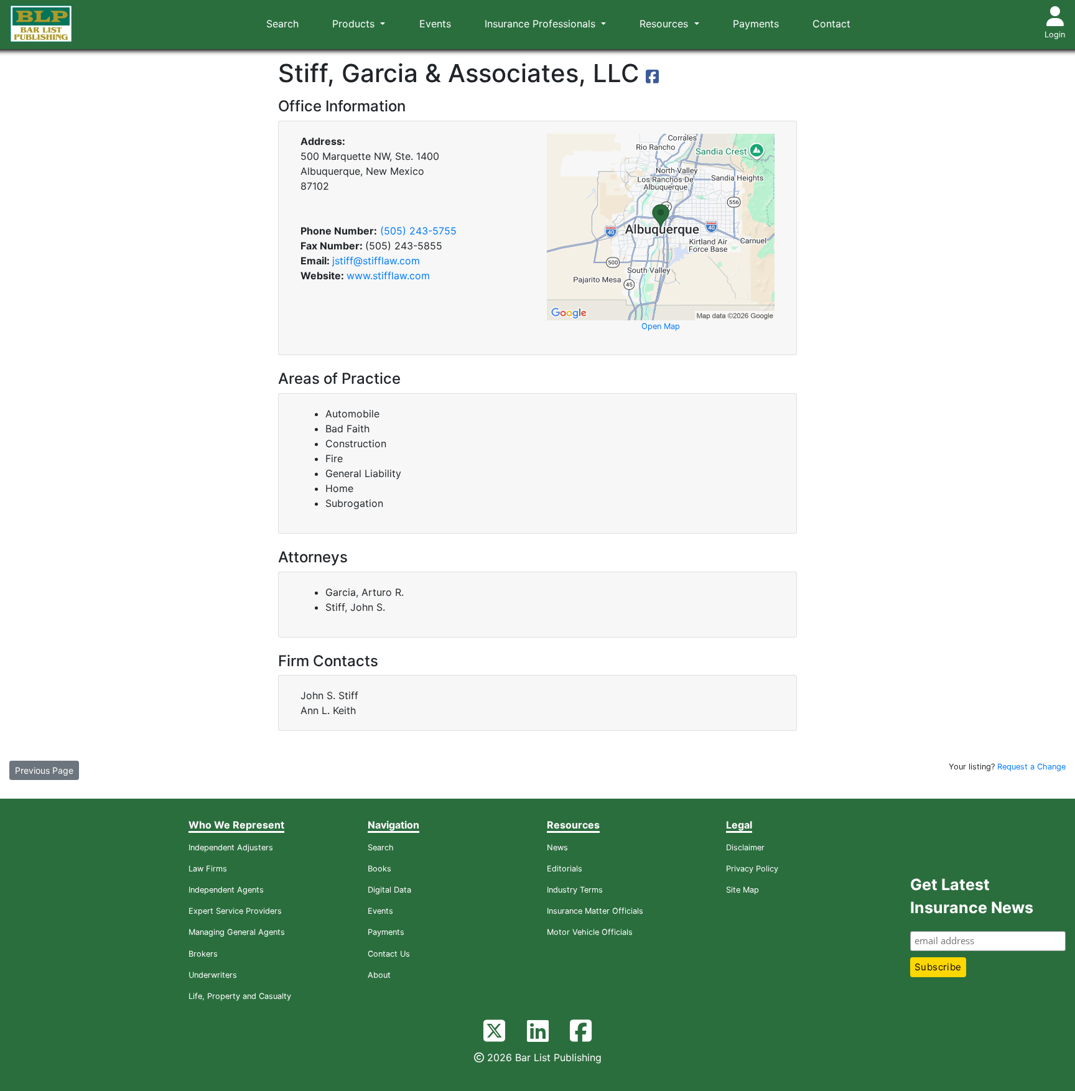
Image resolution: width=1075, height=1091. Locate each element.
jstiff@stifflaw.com (376, 260)
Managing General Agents (236, 932)
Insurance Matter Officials (595, 911)
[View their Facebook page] (652, 78)
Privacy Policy (752, 868)
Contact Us (389, 954)
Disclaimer (745, 847)
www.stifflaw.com (388, 275)
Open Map (660, 326)
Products (355, 23)
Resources (665, 23)
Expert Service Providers (235, 911)
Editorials (564, 868)
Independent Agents (226, 889)
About (379, 975)
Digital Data (389, 889)
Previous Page (44, 770)
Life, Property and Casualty (239, 996)
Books (379, 868)
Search (282, 23)
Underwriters (212, 975)
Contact (831, 23)
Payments (756, 23)
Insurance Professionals (541, 23)
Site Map (742, 889)
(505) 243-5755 (418, 231)
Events (435, 23)
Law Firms (207, 868)
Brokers (203, 954)
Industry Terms (575, 889)
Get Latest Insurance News (971, 896)
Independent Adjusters (230, 847)
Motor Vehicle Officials (590, 932)
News (557, 847)
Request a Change (1031, 766)
